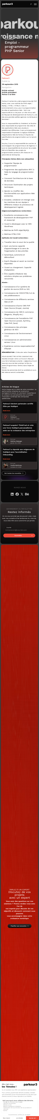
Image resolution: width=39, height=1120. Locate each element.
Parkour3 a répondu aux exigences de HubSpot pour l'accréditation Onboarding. (19, 452)
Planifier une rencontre (18, 926)
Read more (6, 410)
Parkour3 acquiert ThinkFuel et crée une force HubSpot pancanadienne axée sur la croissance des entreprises (19, 427)
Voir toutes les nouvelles (12, 473)
